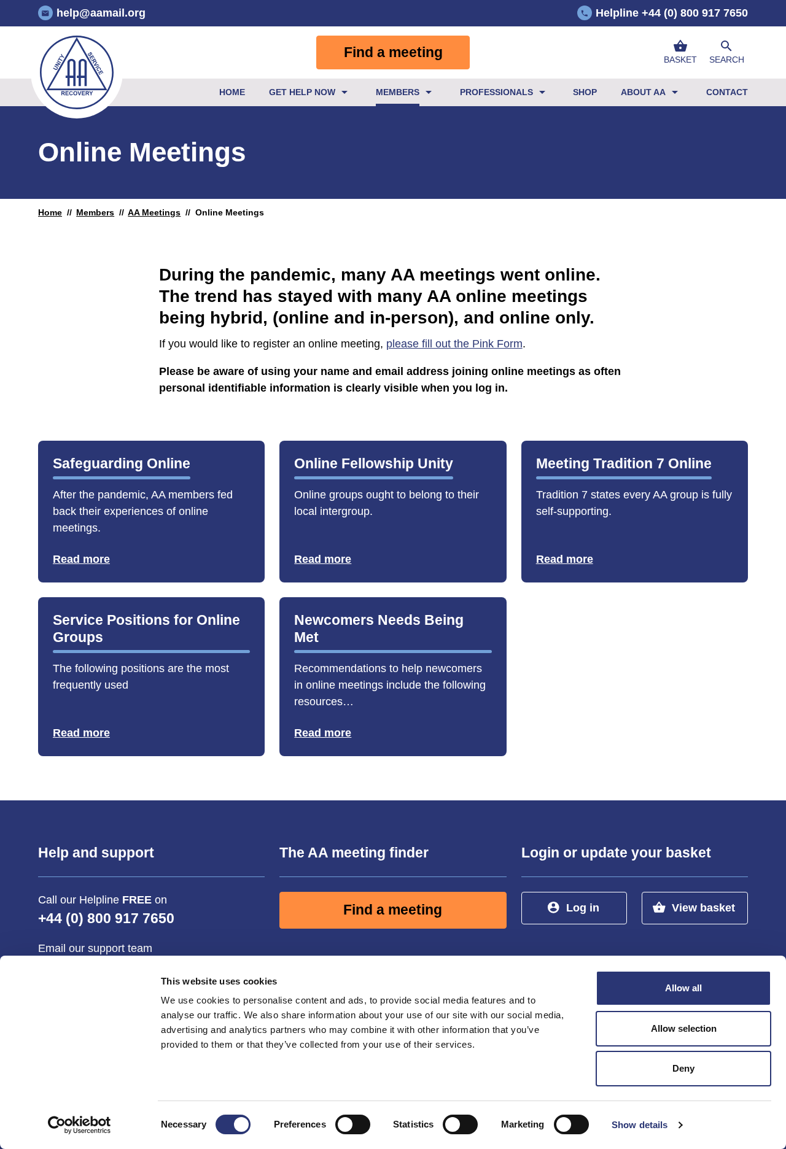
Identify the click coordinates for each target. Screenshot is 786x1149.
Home (232, 92)
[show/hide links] (344, 92)
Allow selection (684, 1028)
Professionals (496, 92)
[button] (726, 52)
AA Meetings (154, 212)
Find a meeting (393, 52)
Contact (727, 92)
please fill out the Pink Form (454, 344)
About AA (643, 92)
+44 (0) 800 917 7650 (106, 918)
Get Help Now (302, 92)
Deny (683, 1068)
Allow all (683, 988)
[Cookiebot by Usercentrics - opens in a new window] (79, 1125)
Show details (639, 1125)
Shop (585, 92)
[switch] (352, 1124)
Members (397, 92)
